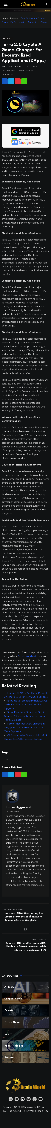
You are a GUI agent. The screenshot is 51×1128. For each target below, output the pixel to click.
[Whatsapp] (24, 81)
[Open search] (47, 4)
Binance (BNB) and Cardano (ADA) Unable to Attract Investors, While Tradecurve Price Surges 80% (26, 946)
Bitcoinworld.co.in (28, 656)
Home (5, 18)
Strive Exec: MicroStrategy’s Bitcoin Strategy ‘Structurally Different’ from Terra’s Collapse (24, 716)
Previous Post (15, 909)
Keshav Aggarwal (14, 67)
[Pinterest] (18, 81)
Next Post (38, 940)
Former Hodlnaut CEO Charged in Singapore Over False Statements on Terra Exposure (24, 727)
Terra (6, 759)
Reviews (14, 18)
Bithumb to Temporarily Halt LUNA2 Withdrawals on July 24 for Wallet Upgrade (25, 704)
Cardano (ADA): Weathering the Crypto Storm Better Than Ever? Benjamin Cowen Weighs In (23, 916)
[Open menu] (6, 4)
